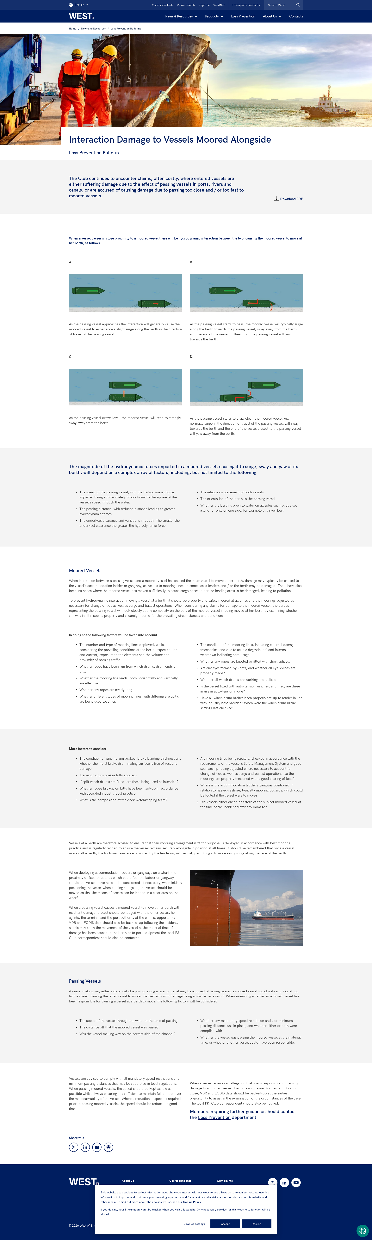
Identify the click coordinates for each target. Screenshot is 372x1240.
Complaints (225, 1180)
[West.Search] (298, 5)
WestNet (219, 5)
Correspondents (162, 5)
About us (128, 1180)
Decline (256, 1224)
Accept (225, 1224)
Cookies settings (194, 1224)
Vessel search (186, 5)
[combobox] (283, 5)
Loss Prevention (243, 16)
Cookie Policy (192, 1202)
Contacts (296, 16)
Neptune (204, 5)
